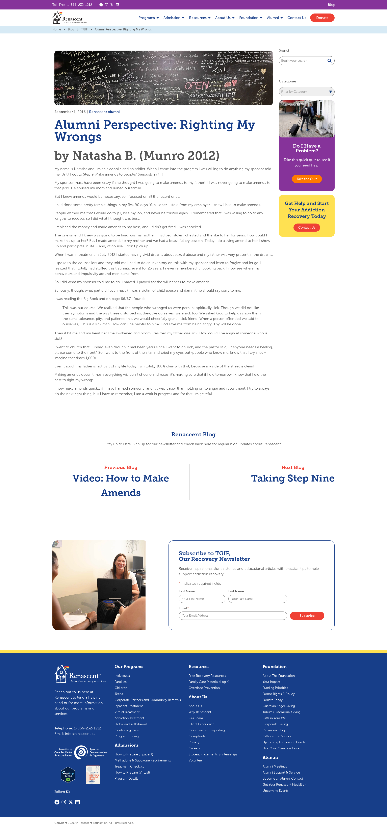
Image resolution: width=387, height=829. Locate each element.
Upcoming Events (275, 790)
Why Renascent (200, 712)
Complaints (197, 736)
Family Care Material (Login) (209, 681)
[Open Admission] (183, 18)
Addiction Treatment (129, 718)
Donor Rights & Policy (279, 694)
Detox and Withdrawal (131, 724)
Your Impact (271, 681)
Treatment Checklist (129, 766)
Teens (119, 694)
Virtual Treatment (127, 712)
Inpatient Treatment (129, 706)
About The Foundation (279, 675)
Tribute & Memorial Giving (282, 712)
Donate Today (273, 700)
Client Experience (201, 724)
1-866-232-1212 (79, 4)
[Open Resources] (209, 18)
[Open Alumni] (281, 18)
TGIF (84, 29)
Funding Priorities (275, 688)
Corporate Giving (275, 724)
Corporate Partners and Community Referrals (148, 700)
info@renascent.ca (80, 734)
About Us (195, 706)
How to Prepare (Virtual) (132, 772)
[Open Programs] (157, 18)
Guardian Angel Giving (279, 706)
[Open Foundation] (261, 18)
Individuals (122, 675)
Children (121, 688)
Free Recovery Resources (207, 675)
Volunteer (196, 760)
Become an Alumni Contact (283, 778)
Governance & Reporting (207, 730)
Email (184, 608)
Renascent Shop (274, 730)
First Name (187, 591)
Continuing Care (127, 730)
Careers (194, 748)
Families (121, 681)
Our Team (196, 718)
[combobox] (307, 60)
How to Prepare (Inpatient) (134, 754)
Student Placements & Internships (213, 754)
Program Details (126, 778)
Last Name (236, 591)
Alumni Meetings (275, 766)
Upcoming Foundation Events (284, 742)
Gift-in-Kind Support (277, 736)
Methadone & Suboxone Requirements (143, 760)
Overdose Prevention (204, 688)
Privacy (194, 742)
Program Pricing (127, 736)
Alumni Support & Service (281, 772)
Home (56, 29)
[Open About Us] (233, 18)
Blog (71, 29)
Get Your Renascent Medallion (284, 784)
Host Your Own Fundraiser (282, 748)
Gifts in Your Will (274, 718)
